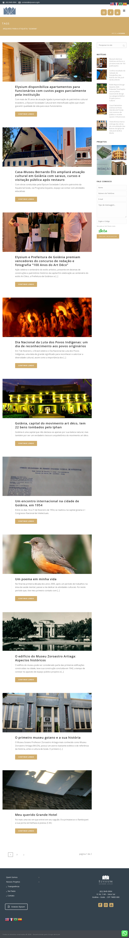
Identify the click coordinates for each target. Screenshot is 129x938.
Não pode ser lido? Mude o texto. (106, 226)
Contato (11, 895)
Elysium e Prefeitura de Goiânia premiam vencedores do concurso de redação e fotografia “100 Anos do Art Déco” (47, 261)
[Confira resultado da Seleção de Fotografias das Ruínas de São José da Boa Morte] (102, 75)
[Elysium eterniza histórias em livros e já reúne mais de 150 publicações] (102, 63)
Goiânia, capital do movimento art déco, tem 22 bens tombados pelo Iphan (50, 425)
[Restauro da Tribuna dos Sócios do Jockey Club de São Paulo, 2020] (122, 166)
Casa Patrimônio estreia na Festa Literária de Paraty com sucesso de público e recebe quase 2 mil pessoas (117, 111)
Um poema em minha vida (36, 579)
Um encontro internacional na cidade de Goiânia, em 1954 (47, 503)
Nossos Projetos (13, 882)
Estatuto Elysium (18, 907)
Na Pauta (11, 891)
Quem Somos (12, 877)
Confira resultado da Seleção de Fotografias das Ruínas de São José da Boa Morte (117, 75)
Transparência (13, 886)
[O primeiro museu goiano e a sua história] (47, 712)
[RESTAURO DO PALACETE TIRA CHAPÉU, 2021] (122, 151)
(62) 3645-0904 (11, 2)
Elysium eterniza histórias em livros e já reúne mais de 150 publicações (117, 62)
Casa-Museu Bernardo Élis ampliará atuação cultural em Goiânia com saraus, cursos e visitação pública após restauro (50, 176)
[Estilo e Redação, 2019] (107, 166)
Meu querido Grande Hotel (36, 815)
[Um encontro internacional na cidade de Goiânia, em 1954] (47, 476)
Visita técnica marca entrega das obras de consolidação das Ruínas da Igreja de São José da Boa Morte (117, 127)
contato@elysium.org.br (31, 2)
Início (114, 33)
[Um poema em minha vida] (47, 554)
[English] (7, 919)
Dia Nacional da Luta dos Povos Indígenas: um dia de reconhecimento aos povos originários (51, 344)
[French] (11, 919)
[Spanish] (20, 919)
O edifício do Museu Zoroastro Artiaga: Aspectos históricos (45, 658)
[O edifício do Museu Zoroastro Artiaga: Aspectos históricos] (47, 631)
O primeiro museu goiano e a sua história (48, 737)
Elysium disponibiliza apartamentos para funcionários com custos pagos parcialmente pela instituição (50, 91)
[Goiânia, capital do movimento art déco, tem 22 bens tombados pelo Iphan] (47, 398)
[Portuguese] (16, 919)
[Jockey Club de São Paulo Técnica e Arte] (107, 151)
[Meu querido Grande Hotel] (47, 790)
